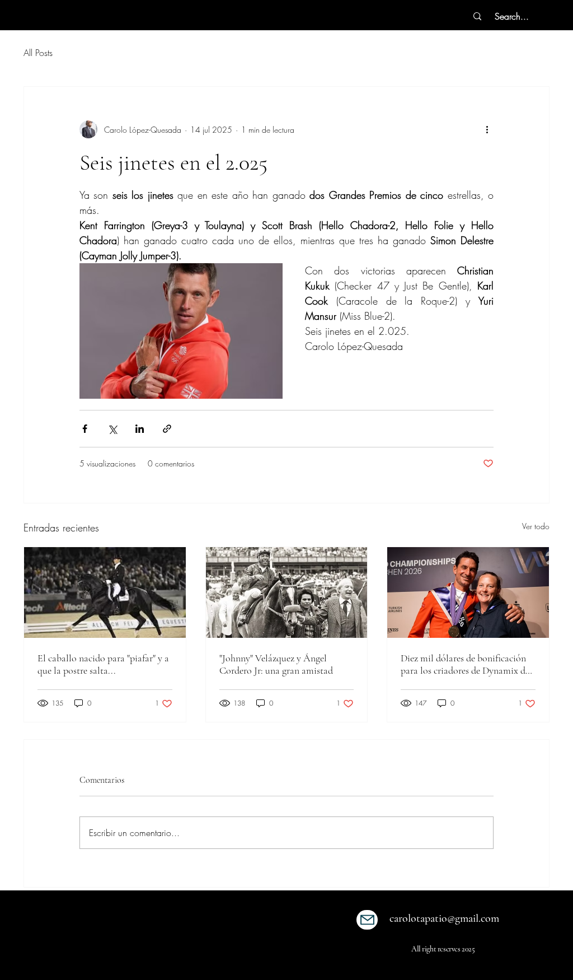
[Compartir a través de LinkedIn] (139, 428)
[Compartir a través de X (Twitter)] (112, 428)
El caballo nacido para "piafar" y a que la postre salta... (103, 664)
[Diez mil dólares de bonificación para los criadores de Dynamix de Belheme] (468, 592)
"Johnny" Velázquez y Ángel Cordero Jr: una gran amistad (276, 664)
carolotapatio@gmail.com (444, 918)
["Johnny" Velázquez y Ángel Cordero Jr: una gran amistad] (287, 592)
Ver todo (535, 526)
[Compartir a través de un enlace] (167, 428)
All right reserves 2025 (443, 949)
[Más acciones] (487, 129)
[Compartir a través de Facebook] (84, 428)
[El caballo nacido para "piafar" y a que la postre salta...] (105, 592)
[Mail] (367, 920)
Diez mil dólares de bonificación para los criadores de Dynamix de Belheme (465, 664)
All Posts (38, 52)
